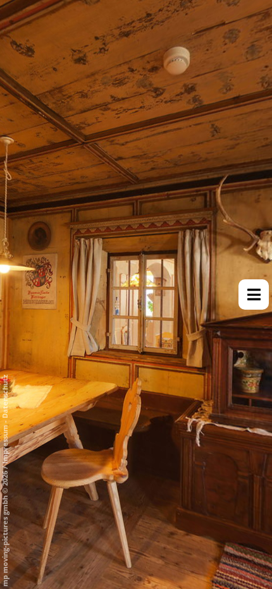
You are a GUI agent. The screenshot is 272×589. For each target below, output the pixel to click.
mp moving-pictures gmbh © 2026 (4, 527)
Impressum (4, 444)
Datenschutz (4, 396)
